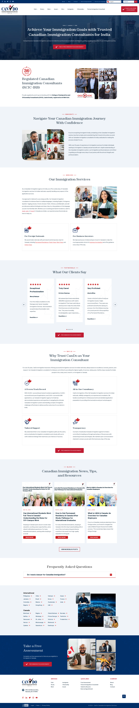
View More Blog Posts (69, 549)
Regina (38, 613)
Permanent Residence (42, 242)
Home (64, 25)
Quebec (25, 625)
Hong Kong (39, 605)
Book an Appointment (87, 689)
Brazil (37, 599)
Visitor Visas (28, 245)
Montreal (26, 613)
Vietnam (50, 596)
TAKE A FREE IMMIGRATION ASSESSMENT (71, 47)
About (63, 1)
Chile (37, 596)
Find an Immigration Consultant (96, 9)
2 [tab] (68, 329)
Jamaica (25, 599)
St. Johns (38, 619)
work (27, 211)
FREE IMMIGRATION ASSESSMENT (71, 335)
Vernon (25, 622)
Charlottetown (52, 613)
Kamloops (51, 625)
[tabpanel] (40, 302)
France (62, 599)
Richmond (51, 622)
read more (29, 537)
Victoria (50, 619)
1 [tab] (66, 329)
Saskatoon (39, 625)
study (23, 211)
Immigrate (70, 9)
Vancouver (26, 619)
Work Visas (60, 242)
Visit (35, 9)
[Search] (135, 1)
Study (42, 9)
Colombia (26, 602)
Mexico (38, 602)
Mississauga (39, 622)
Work (48, 9)
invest (32, 211)
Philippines (26, 596)
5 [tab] (72, 329)
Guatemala (51, 602)
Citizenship (80, 9)
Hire (62, 9)
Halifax (25, 616)
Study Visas (52, 242)
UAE (49, 605)
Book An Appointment (86, 1)
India (61, 602)
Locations (70, 25)
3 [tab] (69, 329)
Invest (56, 9)
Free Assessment (86, 682)
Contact (76, 1)
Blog (69, 1)
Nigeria (25, 605)
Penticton (63, 616)
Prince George (52, 616)
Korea (49, 599)
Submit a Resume (86, 687)
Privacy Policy (46, 705)
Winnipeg (38, 616)
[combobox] (128, 1)
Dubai (62, 596)
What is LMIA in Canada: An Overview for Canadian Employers (99, 515)
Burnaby (62, 613)
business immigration (96, 242)
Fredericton (63, 619)
